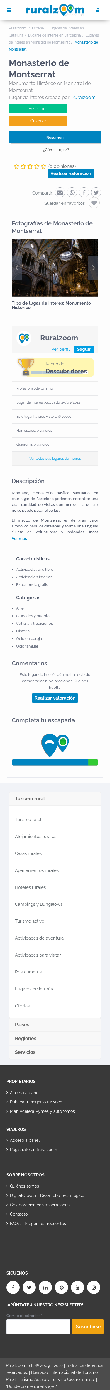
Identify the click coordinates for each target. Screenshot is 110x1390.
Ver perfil (60, 349)
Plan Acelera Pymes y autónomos (42, 1111)
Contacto (19, 1214)
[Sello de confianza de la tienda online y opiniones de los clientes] (28, 1242)
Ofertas (22, 1006)
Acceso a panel (25, 1092)
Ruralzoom (84, 97)
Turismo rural (28, 819)
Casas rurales (28, 853)
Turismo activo (29, 921)
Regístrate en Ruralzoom (33, 1149)
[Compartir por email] (60, 192)
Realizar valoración (70, 173)
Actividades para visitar (38, 955)
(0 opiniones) (62, 166)
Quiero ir (38, 121)
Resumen (55, 137)
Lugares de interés (34, 989)
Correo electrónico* (24, 1315)
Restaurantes (28, 972)
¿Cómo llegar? (56, 149)
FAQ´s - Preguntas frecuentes (38, 1223)
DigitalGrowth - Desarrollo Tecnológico (47, 1195)
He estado (38, 108)
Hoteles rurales (30, 887)
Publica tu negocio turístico (36, 1102)
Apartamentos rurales (37, 870)
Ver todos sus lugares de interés (55, 459)
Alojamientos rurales (35, 836)
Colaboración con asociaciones (40, 1204)
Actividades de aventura (39, 938)
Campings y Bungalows (38, 904)
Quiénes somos (24, 1186)
